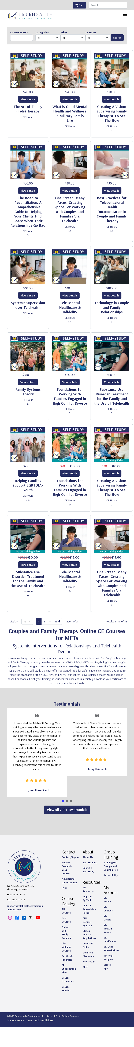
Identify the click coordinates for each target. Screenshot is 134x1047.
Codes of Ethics (88, 945)
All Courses (66, 910)
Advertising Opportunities (69, 880)
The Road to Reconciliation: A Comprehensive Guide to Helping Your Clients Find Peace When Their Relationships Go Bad (27, 211)
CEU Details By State (87, 922)
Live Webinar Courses (66, 947)
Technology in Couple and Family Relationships (111, 307)
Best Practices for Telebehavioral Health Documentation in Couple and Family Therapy (112, 209)
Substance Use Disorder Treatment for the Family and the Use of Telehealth (111, 396)
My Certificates (110, 939)
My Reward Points (108, 928)
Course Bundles (66, 988)
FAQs (64, 887)
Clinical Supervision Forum (89, 909)
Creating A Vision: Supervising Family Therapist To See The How (112, 113)
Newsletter (89, 961)
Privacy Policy (15, 1020)
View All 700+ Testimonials (67, 809)
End (57, 621)
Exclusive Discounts (88, 954)
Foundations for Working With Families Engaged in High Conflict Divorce (70, 396)
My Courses (108, 908)
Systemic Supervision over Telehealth (28, 305)
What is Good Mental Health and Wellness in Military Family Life (70, 113)
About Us (88, 857)
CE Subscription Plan (69, 969)
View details (27, 99)
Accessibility (111, 875)
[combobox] (108, 5)
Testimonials (90, 862)
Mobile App (107, 966)
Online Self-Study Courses (66, 932)
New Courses (66, 919)
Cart (81, 5)
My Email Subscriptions (111, 948)
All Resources (88, 889)
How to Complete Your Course (67, 868)
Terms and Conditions (39, 1020)
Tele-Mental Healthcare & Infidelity (70, 307)
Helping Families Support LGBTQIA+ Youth (28, 485)
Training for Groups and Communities (111, 866)
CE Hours (28, 117)
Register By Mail (87, 898)
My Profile (107, 899)
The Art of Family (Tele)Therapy (28, 109)
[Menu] (125, 15)
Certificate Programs (67, 957)
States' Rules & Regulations (89, 934)
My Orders (107, 917)
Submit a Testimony (88, 869)
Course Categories (68, 979)
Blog (85, 967)
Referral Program (108, 957)
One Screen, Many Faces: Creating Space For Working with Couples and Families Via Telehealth (69, 209)
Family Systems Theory (28, 391)
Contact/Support (71, 857)
